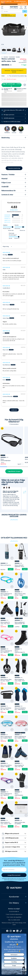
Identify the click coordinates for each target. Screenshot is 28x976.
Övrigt (14, 965)
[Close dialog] (25, 935)
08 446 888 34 (15, 911)
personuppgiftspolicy (20, 879)
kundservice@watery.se (16, 914)
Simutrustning (12, 56)
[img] (6, 252)
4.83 (14, 207)
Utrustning (6, 56)
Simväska (18, 56)
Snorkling (14, 962)
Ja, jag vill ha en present (14, 875)
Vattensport (14, 954)
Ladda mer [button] (14, 410)
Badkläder (14, 958)
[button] (2, 28)
